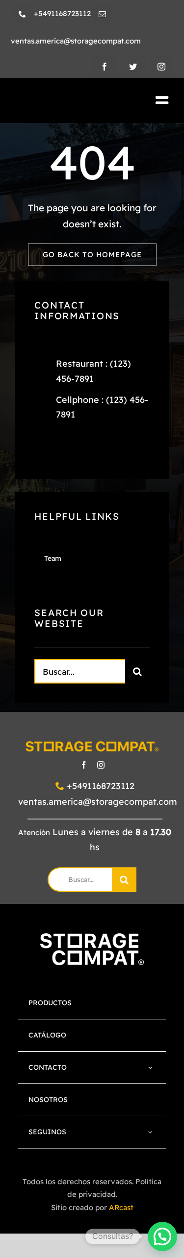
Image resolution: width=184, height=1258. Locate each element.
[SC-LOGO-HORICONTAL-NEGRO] (65, 101)
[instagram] (161, 66)
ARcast (121, 1207)
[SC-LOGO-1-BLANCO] (91, 938)
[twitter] (133, 66)
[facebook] (104, 66)
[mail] (102, 14)
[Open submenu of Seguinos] (150, 1132)
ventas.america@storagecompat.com (97, 801)
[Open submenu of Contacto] (150, 1067)
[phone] (22, 14)
